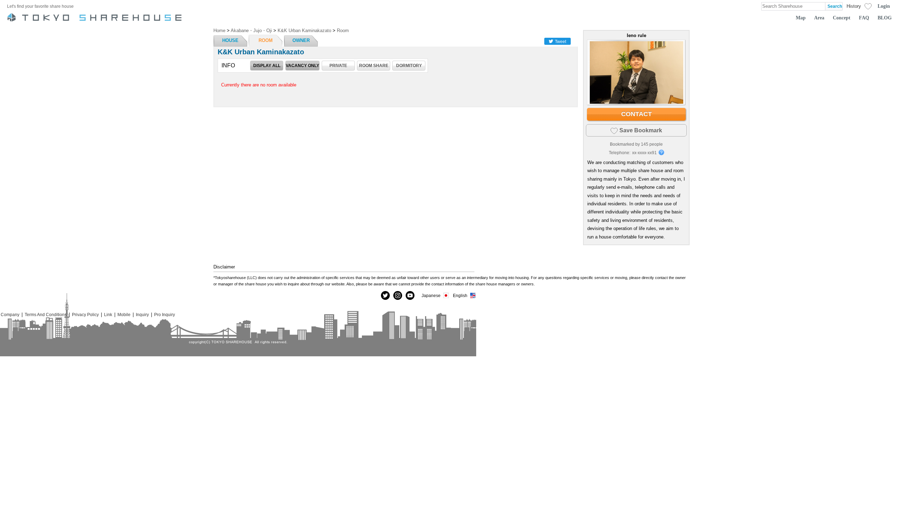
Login (884, 6)
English (460, 295)
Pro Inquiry (164, 314)
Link (108, 314)
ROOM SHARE (373, 65)
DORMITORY (409, 65)
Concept (841, 17)
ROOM (266, 40)
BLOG (885, 17)
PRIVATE (338, 65)
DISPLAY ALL (266, 65)
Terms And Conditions (46, 314)
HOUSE (230, 40)
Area (819, 17)
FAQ (864, 17)
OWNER (301, 40)
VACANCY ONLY (302, 65)
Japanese (431, 295)
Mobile (124, 314)
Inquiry (142, 314)
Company (10, 314)
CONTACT (636, 113)
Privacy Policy (85, 314)
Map (801, 17)
